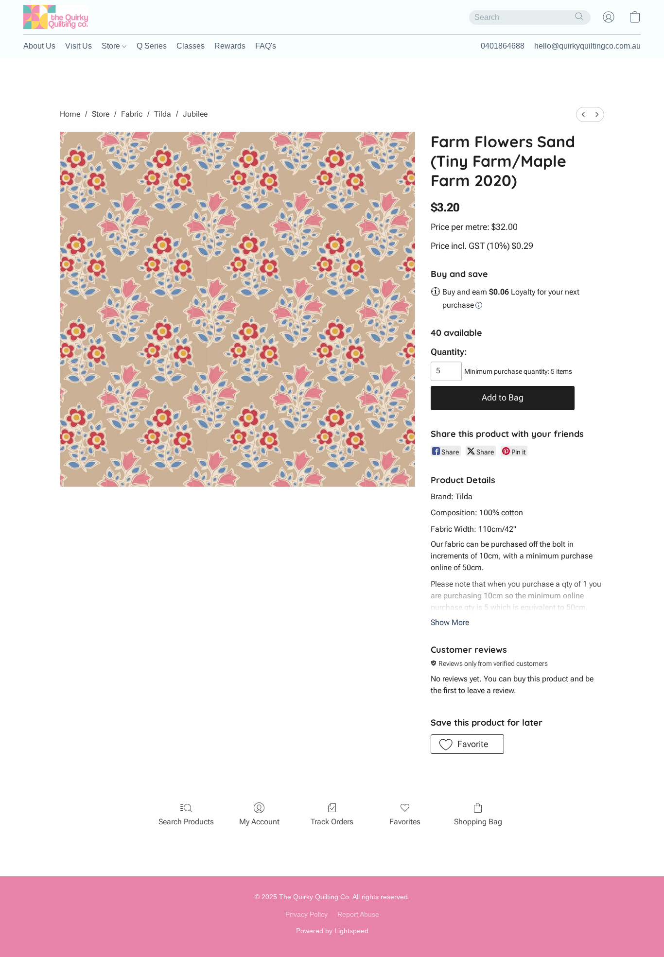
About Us (39, 46)
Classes (190, 46)
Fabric (131, 114)
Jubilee (195, 114)
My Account (259, 821)
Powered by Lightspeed (332, 931)
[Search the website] (579, 16)
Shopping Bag (478, 821)
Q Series (152, 46)
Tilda (162, 114)
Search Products (186, 821)
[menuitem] (583, 114)
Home (70, 114)
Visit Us (78, 46)
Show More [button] (450, 622)
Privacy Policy (306, 914)
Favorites (404, 821)
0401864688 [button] (502, 46)
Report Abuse (358, 914)
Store (112, 46)
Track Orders (332, 821)
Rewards (229, 46)
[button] (55, 17)
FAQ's (265, 46)
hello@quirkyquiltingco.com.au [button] (587, 46)
